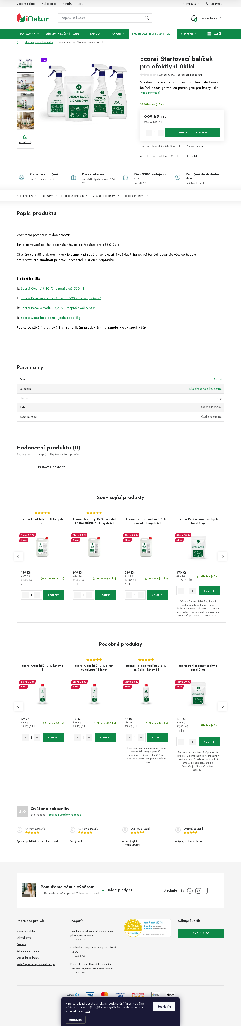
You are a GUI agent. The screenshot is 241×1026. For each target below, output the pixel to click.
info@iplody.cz (120, 890)
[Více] (214, 34)
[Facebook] (190, 891)
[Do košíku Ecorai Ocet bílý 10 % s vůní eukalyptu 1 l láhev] (105, 737)
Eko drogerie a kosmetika (205, 389)
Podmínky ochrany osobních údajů (36, 964)
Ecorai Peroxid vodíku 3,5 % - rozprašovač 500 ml (58, 307)
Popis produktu (25, 196)
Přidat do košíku (193, 132)
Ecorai (199, 146)
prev (18, 556)
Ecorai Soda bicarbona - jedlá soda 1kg (51, 317)
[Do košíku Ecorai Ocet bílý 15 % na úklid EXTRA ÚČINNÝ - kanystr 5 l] (105, 595)
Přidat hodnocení (53, 467)
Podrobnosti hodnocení (189, 74)
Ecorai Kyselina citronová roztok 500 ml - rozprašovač (61, 298)
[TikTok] (207, 891)
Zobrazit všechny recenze (65, 815)
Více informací (150, 93)
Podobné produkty (133, 196)
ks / (201, 933)
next (222, 556)
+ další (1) (25, 142)
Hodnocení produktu (72, 196)
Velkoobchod (49, 3)
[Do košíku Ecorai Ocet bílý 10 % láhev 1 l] (53, 737)
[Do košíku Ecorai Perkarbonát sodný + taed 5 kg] (209, 590)
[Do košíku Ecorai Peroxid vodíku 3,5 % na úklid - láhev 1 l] (157, 737)
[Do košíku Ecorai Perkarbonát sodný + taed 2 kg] (209, 741)
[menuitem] (29, 34)
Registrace (216, 3)
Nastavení (75, 1020)
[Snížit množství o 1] (149, 133)
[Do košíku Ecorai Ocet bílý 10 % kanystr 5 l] (53, 595)
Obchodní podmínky (28, 957)
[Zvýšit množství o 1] (161, 133)
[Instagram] (198, 891)
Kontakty (67, 3)
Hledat (147, 18)
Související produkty (104, 196)
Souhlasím (164, 1007)
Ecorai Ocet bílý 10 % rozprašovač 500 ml (52, 288)
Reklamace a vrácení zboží (31, 951)
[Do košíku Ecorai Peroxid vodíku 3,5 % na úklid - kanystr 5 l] (157, 595)
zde (88, 1011)
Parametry (47, 196)
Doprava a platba (26, 3)
